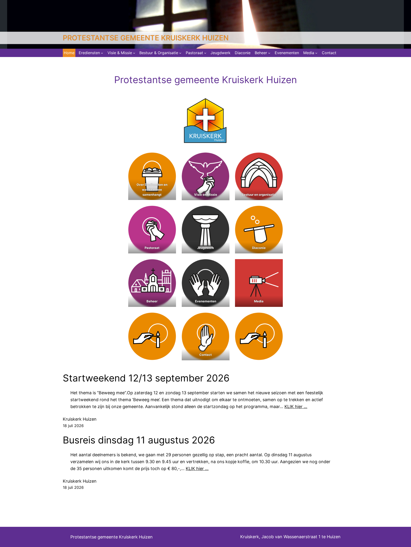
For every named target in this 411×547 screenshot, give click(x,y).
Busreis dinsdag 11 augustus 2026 (139, 440)
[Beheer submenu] (269, 53)
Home (69, 52)
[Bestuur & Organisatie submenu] (180, 53)
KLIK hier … (295, 406)
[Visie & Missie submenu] (134, 53)
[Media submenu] (316, 53)
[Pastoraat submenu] (205, 53)
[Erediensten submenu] (102, 53)
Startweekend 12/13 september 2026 (146, 378)
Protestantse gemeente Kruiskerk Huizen (146, 37)
